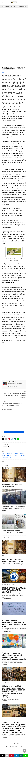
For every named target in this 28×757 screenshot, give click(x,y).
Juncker (17, 455)
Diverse (4, 649)
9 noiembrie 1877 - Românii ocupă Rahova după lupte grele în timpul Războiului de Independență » (14, 395)
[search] (25, 2)
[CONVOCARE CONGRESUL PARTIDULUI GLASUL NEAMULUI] (14, 576)
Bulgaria (13, 6)
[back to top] (24, 751)
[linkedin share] (12, 439)
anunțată (16, 453)
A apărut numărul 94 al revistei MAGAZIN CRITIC (13, 560)
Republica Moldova (21, 6)
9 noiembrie (9, 453)
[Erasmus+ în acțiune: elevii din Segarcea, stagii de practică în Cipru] (14, 496)
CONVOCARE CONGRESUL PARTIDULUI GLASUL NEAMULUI (14, 590)
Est (12, 455)
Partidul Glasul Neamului (9, 584)
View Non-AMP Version (18, 750)
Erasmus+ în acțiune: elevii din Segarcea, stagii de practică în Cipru (13, 508)
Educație (4, 616)
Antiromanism (5, 682)
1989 (3, 453)
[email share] (6, 439)
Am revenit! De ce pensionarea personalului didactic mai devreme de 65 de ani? (14, 623)
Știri (3, 72)
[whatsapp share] (15, 439)
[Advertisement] (14, 23)
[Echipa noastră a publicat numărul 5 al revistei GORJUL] (14, 521)
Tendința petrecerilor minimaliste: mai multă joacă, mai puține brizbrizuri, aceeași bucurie (14, 656)
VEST (10, 457)
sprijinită (5, 457)
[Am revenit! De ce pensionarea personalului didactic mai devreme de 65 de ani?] (14, 608)
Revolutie (23, 455)
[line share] (18, 439)
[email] (7, 755)
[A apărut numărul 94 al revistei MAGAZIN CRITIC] (14, 474)
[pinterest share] (9, 439)
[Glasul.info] (14, 2)
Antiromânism (5, 6)
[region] (14, 50)
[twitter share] (3, 439)
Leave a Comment (14, 431)
